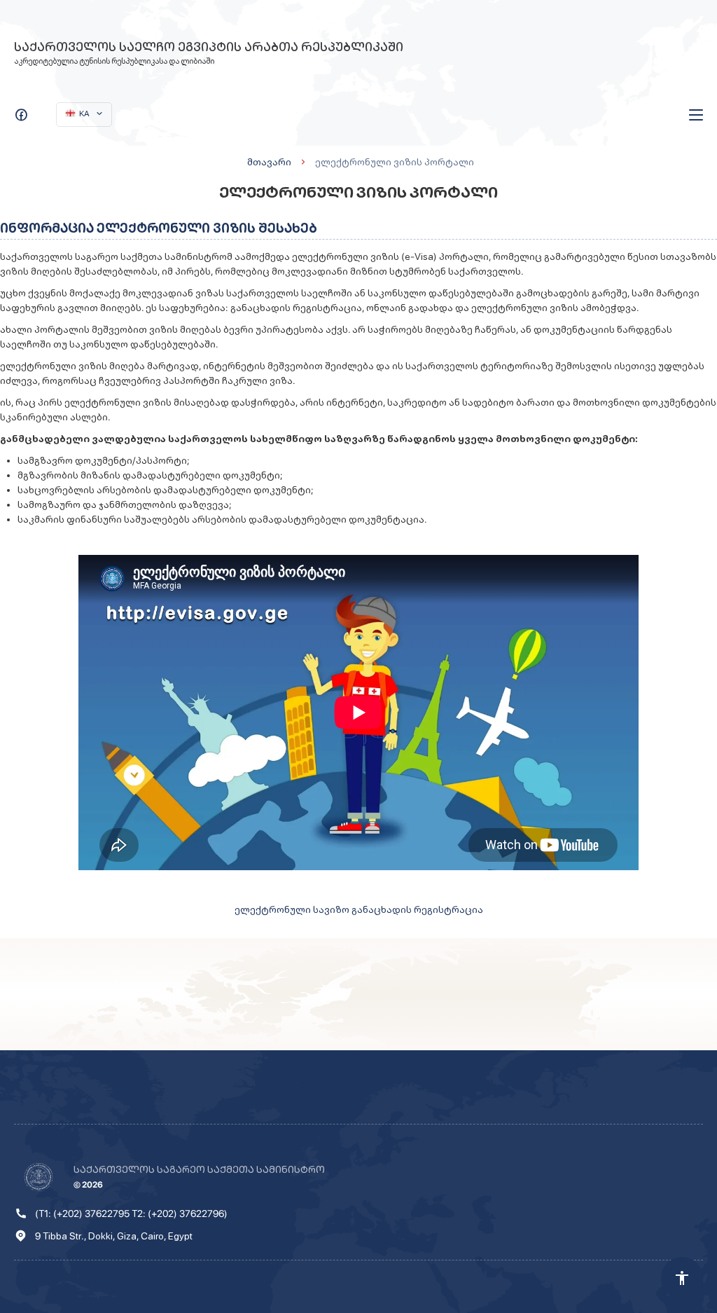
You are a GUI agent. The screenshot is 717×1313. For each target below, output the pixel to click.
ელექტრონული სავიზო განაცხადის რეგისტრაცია (359, 909)
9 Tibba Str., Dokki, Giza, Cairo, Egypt (114, 1236)
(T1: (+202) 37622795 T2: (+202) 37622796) (131, 1213)
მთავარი (269, 161)
